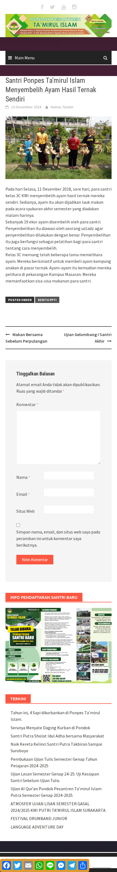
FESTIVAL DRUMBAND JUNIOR (39, 818)
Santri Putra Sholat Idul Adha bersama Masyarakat (57, 736)
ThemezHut (101, 865)
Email (23, 494)
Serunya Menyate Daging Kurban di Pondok (50, 727)
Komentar (27, 404)
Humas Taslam (62, 106)
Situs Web (25, 511)
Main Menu (25, 57)
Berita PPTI (47, 300)
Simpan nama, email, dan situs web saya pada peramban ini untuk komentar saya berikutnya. (58, 538)
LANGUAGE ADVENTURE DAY (37, 827)
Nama (23, 477)
